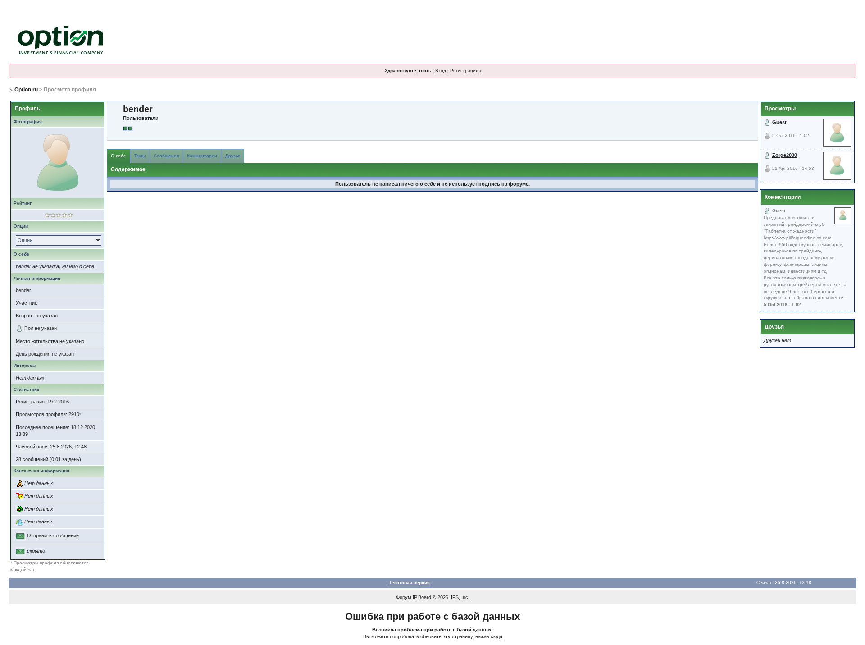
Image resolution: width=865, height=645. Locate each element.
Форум (403, 597)
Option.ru (26, 90)
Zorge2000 (784, 155)
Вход (440, 70)
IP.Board (422, 597)
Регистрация (464, 70)
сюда (496, 636)
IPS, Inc (459, 597)
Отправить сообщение (53, 535)
